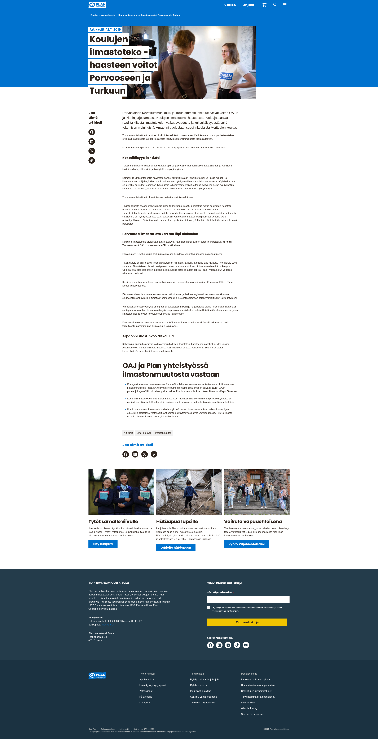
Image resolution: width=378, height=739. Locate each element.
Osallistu (230, 5)
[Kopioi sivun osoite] (91, 160)
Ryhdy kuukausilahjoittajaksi (205, 679)
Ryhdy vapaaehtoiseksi (247, 544)
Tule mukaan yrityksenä (202, 702)
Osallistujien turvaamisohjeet (256, 691)
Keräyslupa (138, 729)
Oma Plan (92, 729)
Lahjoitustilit (124, 729)
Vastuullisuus (248, 702)
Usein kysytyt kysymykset (152, 685)
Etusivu (94, 15)
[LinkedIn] (91, 141)
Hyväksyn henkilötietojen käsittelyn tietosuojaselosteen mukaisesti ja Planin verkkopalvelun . (247, 609)
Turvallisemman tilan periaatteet (257, 697)
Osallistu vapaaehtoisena (203, 697)
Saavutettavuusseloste (253, 714)
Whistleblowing (249, 708)
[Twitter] (91, 151)
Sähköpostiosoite (220, 592)
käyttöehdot (232, 611)
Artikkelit (128, 433)
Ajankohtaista (108, 15)
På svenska (145, 697)
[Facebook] (91, 132)
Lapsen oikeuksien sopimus (255, 679)
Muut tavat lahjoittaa (200, 691)
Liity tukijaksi (103, 544)
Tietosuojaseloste (108, 729)
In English (144, 702)
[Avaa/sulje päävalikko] (285, 5)
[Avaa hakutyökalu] (275, 5)
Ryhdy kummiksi (198, 685)
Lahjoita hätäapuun (176, 547)
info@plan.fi (107, 624)
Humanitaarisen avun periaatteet (258, 685)
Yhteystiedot (145, 691)
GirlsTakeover (144, 433)
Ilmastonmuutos (163, 433)
